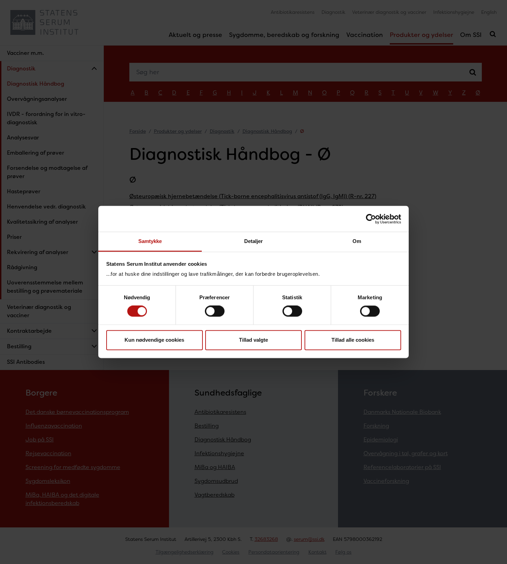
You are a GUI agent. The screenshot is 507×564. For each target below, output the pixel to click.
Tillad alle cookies (352, 340)
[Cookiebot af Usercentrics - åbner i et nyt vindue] (371, 219)
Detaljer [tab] (253, 241)
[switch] (215, 311)
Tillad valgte (253, 340)
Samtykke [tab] (150, 241)
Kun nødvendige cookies (154, 340)
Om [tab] (356, 241)
